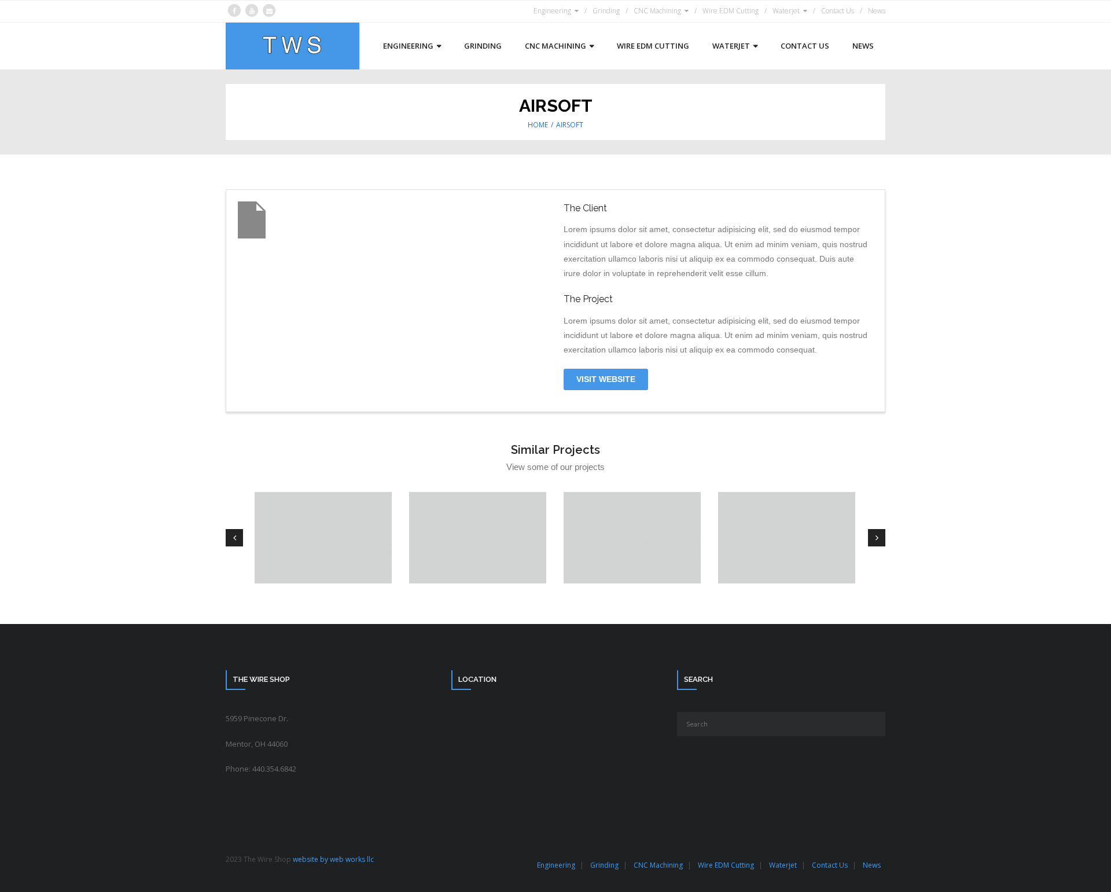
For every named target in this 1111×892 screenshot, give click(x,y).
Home (538, 125)
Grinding (606, 11)
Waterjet (786, 11)
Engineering (552, 11)
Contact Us (837, 11)
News (876, 11)
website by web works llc (333, 859)
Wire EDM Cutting (730, 11)
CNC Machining (657, 11)
